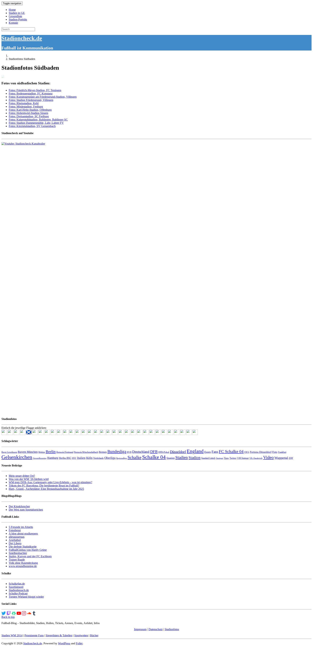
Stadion (195, 458)
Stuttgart (219, 458)
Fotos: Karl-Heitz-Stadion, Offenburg (30, 109)
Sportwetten (81, 635)
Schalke (134, 457)
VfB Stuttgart (243, 458)
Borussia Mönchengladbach (86, 452)
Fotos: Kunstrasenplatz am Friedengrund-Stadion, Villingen (43, 96)
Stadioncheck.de (21, 38)
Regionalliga (121, 458)
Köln (89, 458)
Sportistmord (16, 586)
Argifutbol (15, 540)
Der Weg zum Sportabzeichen (26, 509)
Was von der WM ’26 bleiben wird (29, 479)
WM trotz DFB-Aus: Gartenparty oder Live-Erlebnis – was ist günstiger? (50, 482)
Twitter (232, 458)
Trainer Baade (17, 559)
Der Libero (15, 543)
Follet (79, 643)
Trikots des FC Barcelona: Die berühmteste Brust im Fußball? (44, 485)
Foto (274, 452)
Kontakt (13, 22)
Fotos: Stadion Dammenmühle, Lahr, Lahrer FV (36, 122)
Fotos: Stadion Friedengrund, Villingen (31, 100)
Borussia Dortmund (64, 452)
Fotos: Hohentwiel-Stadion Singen (28, 113)
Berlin (51, 451)
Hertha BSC (65, 458)
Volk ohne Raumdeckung (23, 562)
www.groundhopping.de (23, 566)
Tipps (226, 458)
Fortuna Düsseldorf (261, 452)
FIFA (246, 452)
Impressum (140, 629)
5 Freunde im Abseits (21, 527)
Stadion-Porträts (18, 19)
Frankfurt (282, 452)
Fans (215, 452)
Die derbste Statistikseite (23, 546)
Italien (81, 458)
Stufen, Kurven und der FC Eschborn (30, 556)
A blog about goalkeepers (23, 533)
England (195, 451)
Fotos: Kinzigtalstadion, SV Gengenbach (32, 126)
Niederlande (98, 458)
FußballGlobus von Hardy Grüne (28, 549)
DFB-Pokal (163, 452)
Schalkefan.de (17, 583)
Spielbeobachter (18, 553)
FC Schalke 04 (231, 451)
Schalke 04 (154, 457)
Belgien (41, 452)
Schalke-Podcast (18, 593)
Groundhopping (40, 458)
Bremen (103, 452)
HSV (74, 458)
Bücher (94, 635)
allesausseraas (16, 536)
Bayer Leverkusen (9, 452)
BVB (129, 452)
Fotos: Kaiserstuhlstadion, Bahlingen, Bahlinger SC (38, 119)
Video (268, 457)
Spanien (170, 458)
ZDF (291, 458)
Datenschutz (156, 629)
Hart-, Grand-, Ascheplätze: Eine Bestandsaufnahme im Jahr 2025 (46, 488)
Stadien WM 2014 (11, 635)
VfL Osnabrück (255, 458)
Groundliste (15, 16)
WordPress (64, 643)
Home (12, 9)
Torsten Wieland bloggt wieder (26, 596)
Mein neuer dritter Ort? (22, 475)
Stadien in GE (17, 12)
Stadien (181, 457)
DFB (154, 452)
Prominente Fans (34, 635)
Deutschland (140, 452)
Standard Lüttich (208, 458)
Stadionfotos (172, 629)
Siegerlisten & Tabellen (59, 635)
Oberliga (110, 458)
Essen (207, 452)
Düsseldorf (178, 452)
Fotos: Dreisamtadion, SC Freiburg (29, 116)
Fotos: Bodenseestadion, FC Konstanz (31, 93)
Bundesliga (116, 451)
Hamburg (52, 457)
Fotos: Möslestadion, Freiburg (26, 106)
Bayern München (28, 451)
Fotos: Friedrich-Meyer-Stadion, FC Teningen (35, 90)
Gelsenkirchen (16, 457)
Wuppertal (281, 458)
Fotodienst (15, 530)
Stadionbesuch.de (19, 590)
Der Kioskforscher (19, 506)
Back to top (8, 616)
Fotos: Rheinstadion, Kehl (24, 103)
